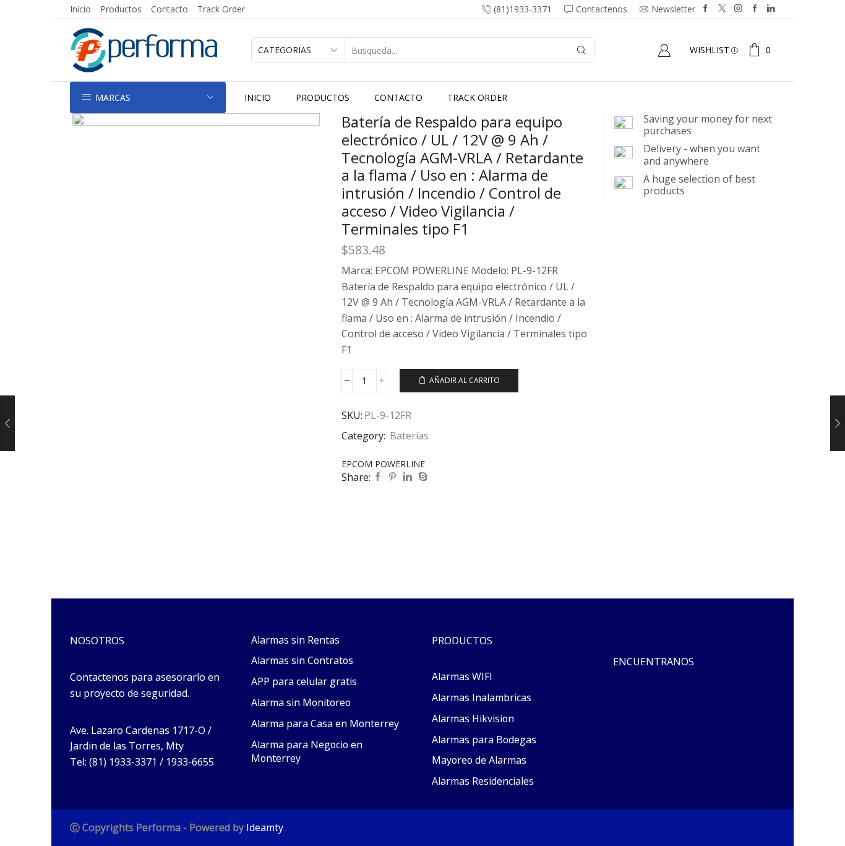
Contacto (169, 9)
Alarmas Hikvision (473, 718)
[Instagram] (738, 9)
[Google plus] (755, 9)
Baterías (409, 435)
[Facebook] (705, 9)
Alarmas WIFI (462, 676)
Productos (121, 9)
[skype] (421, 477)
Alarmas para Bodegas (484, 739)
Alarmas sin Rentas (295, 640)
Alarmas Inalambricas (481, 697)
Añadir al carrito (464, 380)
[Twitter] (722, 9)
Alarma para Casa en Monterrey (325, 723)
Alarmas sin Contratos (302, 660)
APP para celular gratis (304, 681)
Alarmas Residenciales (483, 781)
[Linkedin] (771, 9)
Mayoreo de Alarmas (479, 760)
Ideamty (264, 827)
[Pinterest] (392, 477)
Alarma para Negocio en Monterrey (306, 752)
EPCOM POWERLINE (383, 464)
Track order (221, 9)
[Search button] (581, 50)
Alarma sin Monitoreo (301, 702)
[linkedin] (407, 477)
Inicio (80, 9)
